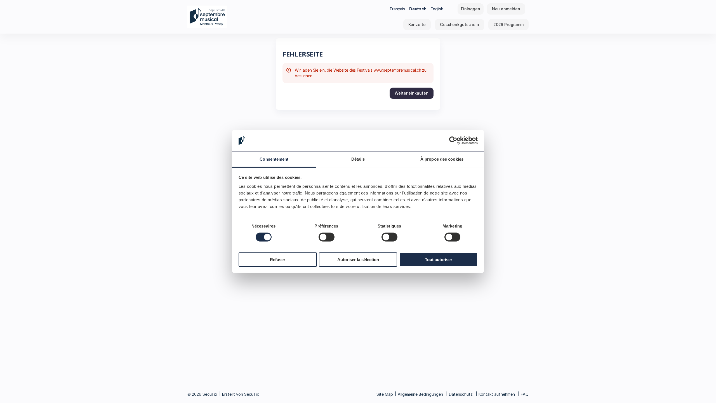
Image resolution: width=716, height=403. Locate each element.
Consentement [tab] (274, 159)
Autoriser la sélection (358, 259)
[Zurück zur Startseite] (243, 17)
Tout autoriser (438, 259)
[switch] (327, 237)
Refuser (277, 259)
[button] (417, 24)
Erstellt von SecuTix (240, 394)
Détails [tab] (358, 159)
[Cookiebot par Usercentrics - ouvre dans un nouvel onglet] (453, 140)
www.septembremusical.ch (397, 70)
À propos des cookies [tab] (441, 159)
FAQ (525, 394)
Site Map (384, 394)
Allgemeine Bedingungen (420, 394)
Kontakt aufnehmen (497, 394)
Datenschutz (461, 394)
